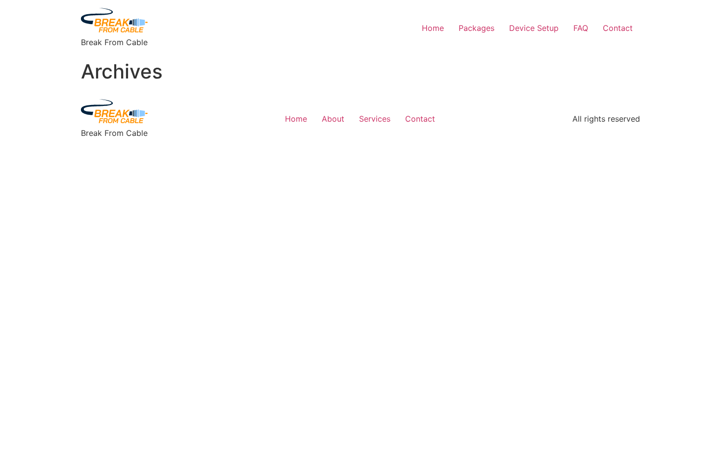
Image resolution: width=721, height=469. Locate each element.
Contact (618, 28)
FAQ (580, 28)
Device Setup (534, 28)
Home (433, 28)
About (333, 119)
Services (374, 119)
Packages (476, 28)
